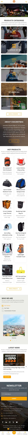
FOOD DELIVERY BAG (14, 106)
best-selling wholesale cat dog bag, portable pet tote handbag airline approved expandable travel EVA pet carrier (7, 234)
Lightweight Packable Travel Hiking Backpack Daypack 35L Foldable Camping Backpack (21, 256)
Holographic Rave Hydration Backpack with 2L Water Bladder (7, 256)
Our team (6, 308)
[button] (12, 13)
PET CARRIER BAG (14, 92)
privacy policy (4, 406)
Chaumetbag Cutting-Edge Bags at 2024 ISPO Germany (14, 368)
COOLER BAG (14, 64)
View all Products (13, 288)
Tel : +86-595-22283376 (8, 413)
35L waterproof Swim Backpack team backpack (7, 169)
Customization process (10, 310)
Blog (11, 404)
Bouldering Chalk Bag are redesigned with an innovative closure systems (21, 212)
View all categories (13, 114)
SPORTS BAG (14, 36)
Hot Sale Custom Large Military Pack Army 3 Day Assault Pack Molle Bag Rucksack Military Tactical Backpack (7, 277)
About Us (13, 141)
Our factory (7, 305)
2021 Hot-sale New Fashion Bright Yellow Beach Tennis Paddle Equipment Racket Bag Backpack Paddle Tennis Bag (21, 277)
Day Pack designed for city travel (21, 234)
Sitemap (20, 404)
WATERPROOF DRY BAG (14, 50)
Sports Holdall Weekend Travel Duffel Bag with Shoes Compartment (7, 191)
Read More (7, 376)
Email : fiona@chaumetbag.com (10, 415)
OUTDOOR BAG (14, 78)
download (12, 406)
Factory (14, 338)
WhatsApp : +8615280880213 (9, 418)
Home (2, 404)
